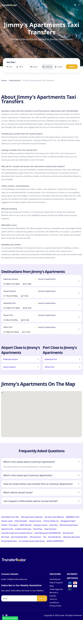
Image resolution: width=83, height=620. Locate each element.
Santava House (35, 521)
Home (4, 80)
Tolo (44, 537)
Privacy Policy (55, 606)
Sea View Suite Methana (54, 517)
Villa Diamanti (35, 537)
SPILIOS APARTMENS (55, 541)
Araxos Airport (9, 367)
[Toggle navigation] (79, 5)
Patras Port (49, 367)
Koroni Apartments (9, 541)
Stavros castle (6, 521)
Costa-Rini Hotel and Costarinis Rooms (17, 533)
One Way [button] (11, 62)
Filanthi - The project (9, 525)
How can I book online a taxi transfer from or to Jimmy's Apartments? (38, 483)
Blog (52, 586)
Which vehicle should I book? (17, 492)
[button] (17, 67)
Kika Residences (54, 537)
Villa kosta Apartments (69, 525)
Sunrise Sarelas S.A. (51, 521)
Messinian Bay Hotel (71, 537)
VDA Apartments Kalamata (32, 517)
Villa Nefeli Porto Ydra (10, 517)
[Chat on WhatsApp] (10, 618)
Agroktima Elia (7, 529)
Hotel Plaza (37, 529)
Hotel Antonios (50, 529)
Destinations (15, 80)
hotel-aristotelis (20, 521)
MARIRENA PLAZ (72, 517)
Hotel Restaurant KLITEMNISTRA (48, 533)
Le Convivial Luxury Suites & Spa (32, 541)
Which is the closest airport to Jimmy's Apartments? (29, 461)
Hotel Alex (53, 525)
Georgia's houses (40, 525)
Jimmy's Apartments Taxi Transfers (38, 80)
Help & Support (56, 582)
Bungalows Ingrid (68, 521)
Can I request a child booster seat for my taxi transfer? (30, 500)
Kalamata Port (51, 359)
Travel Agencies (56, 589)
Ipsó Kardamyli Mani (19, 537)
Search (72, 67)
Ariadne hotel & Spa (23, 529)
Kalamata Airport (10, 359)
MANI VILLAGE (26, 525)
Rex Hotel (5, 537)
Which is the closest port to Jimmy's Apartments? (27, 475)
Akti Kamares (68, 533)
